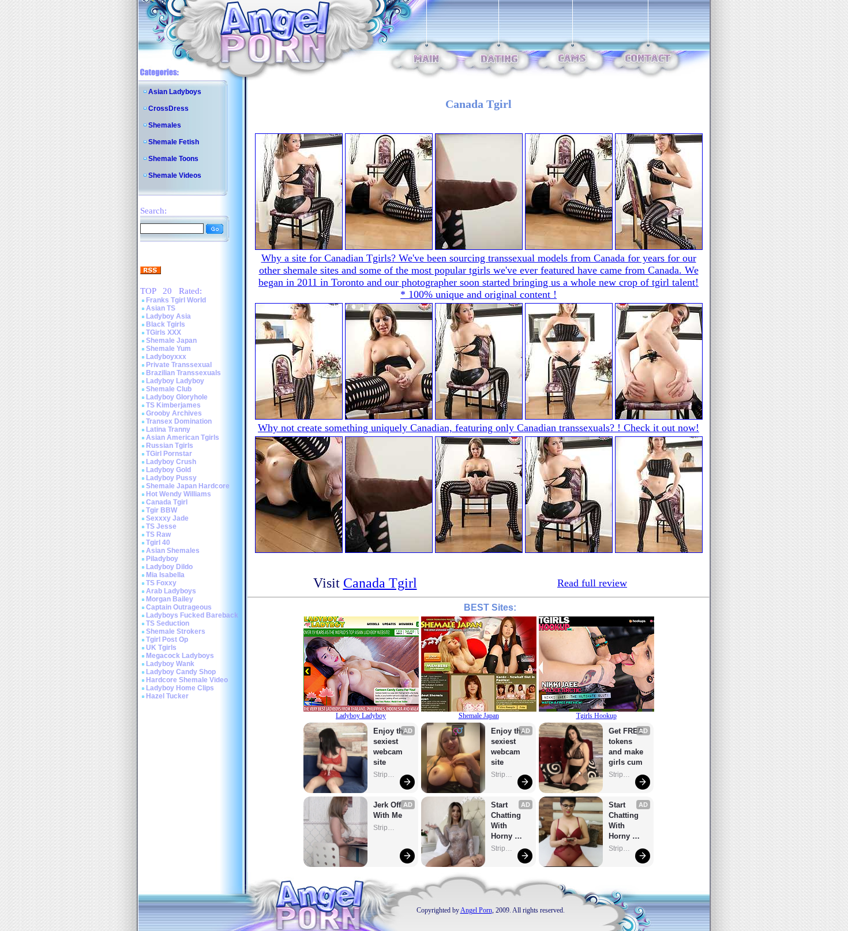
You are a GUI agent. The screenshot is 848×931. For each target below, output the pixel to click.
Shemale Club (169, 389)
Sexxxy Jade (167, 518)
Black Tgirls (165, 324)
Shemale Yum (168, 349)
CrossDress (168, 108)
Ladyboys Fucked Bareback (192, 615)
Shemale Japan (171, 340)
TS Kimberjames (173, 405)
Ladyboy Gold (168, 470)
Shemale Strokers (175, 631)
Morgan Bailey (169, 599)
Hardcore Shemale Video (187, 680)
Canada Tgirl (166, 502)
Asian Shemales (173, 551)
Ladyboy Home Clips (180, 688)
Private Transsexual (179, 365)
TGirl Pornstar (169, 454)
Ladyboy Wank (170, 664)
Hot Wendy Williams (178, 494)
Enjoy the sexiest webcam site (390, 747)
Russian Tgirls (169, 446)
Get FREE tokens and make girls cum (626, 747)
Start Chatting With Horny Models (507, 821)
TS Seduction (167, 623)
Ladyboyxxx (166, 357)
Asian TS (160, 308)
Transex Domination (179, 421)
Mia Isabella (165, 575)
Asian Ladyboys (174, 92)
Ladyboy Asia (168, 316)
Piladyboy (162, 559)
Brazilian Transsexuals (183, 373)
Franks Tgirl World (176, 300)
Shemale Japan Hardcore (188, 486)
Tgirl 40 (158, 543)
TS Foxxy (161, 583)
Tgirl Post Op (167, 639)
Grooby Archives (174, 413)
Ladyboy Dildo (169, 567)
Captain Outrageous (179, 607)
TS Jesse (161, 526)
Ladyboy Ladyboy (175, 381)
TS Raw (158, 534)
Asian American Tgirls (182, 437)
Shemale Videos (174, 175)
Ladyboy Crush (171, 462)
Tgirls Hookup (596, 716)
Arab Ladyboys (171, 591)
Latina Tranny (168, 429)
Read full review (592, 583)
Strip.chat (384, 775)
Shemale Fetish (173, 142)
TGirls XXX (163, 332)
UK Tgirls (161, 648)
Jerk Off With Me (388, 810)
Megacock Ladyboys (180, 656)
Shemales (164, 125)
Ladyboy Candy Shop (181, 672)
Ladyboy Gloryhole (177, 397)
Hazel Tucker (167, 696)
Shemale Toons (173, 159)
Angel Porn (476, 910)
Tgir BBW (161, 510)
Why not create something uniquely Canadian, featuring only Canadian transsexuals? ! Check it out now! (478, 427)
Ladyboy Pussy (171, 478)
